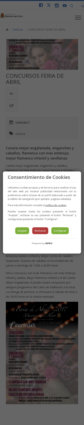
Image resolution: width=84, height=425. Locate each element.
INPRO (48, 243)
